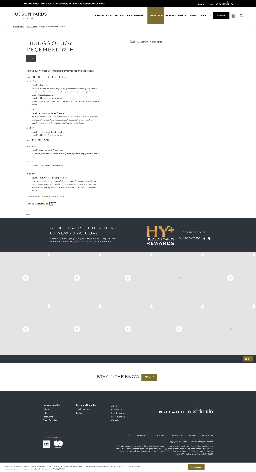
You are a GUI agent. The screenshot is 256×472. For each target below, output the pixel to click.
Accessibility (142, 436)
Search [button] (241, 16)
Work (193, 16)
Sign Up (149, 377)
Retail (45, 413)
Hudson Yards (18, 27)
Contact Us (116, 410)
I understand (196, 467)
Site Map (192, 436)
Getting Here (233, 16)
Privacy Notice (176, 436)
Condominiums (82, 410)
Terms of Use (207, 436)
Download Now (194, 232)
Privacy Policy (59, 469)
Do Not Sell (159, 436)
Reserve (220, 16)
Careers (115, 420)
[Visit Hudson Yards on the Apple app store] (204, 238)
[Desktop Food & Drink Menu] (146, 16)
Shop (118, 16)
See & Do (154, 16)
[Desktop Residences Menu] (111, 16)
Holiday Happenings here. (51, 197)
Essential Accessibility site (131, 435)
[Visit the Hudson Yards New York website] (30, 16)
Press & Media (118, 417)
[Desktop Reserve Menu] (228, 16)
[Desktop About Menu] (211, 16)
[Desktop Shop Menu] (123, 16)
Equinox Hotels (176, 16)
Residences (102, 16)
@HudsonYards (81, 242)
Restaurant (48, 417)
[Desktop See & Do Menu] (162, 16)
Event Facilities (50, 420)
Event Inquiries (118, 413)
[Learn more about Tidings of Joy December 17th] (31, 58)
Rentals (78, 413)
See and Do (32, 27)
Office (46, 410)
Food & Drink (135, 16)
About (205, 16)
